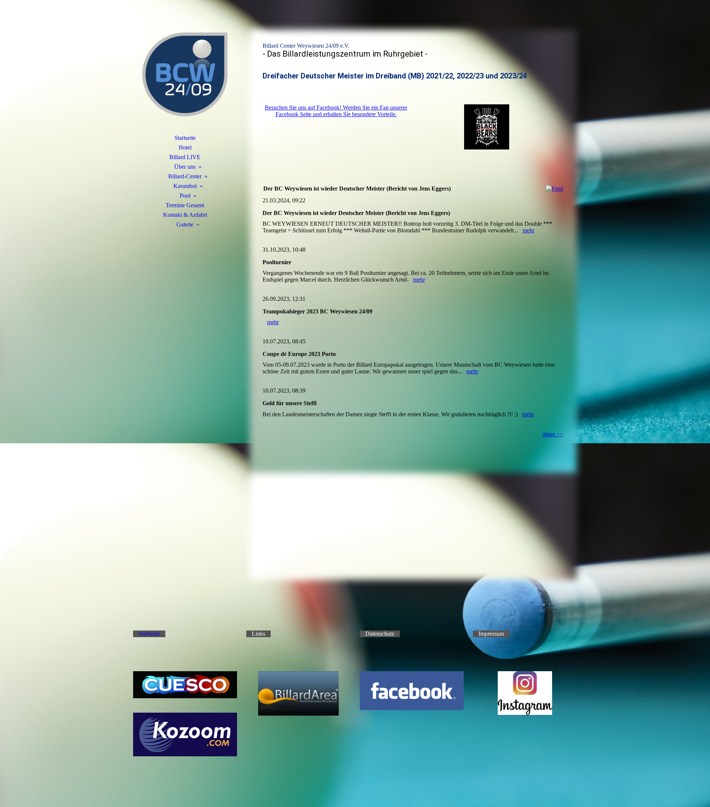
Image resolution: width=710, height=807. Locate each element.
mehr (528, 230)
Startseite (185, 138)
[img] (185, 76)
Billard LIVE (184, 157)
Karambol (185, 186)
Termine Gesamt (185, 205)
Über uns (185, 167)
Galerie (184, 224)
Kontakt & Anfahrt (185, 215)
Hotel (185, 147)
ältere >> (552, 434)
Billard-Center (185, 176)
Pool (185, 195)
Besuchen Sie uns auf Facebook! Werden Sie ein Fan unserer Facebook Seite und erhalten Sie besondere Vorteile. (336, 110)
